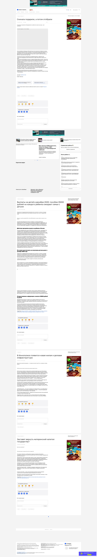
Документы (47, 529)
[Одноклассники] (21, 112)
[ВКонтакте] (19, 112)
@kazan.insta (23, 74)
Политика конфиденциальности (21, 553)
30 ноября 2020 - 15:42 (19, 444)
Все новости (70, 188)
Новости (19, 352)
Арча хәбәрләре (31, 95)
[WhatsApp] (27, 112)
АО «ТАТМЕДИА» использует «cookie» (22, 552)
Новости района (20, 16)
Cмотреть (89, 554)
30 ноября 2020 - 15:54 (19, 209)
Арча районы (24, 95)
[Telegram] (24, 112)
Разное (51, 529)
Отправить (45, 124)
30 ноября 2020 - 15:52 (19, 360)
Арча (18, 95)
